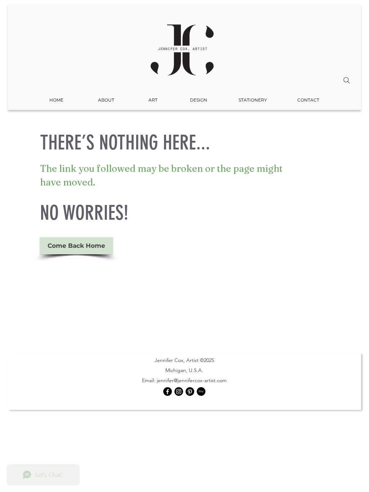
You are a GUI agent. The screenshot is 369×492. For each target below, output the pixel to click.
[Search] (346, 80)
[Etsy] (201, 391)
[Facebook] (167, 391)
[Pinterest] (190, 391)
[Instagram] (178, 391)
